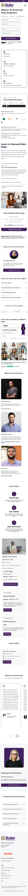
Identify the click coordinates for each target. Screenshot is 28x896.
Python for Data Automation (8, 178)
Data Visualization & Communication (11, 182)
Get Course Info (5, 878)
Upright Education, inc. (7, 860)
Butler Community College (7, 867)
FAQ (2, 880)
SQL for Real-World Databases (9, 167)
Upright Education (5, 870)
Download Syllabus (6, 875)
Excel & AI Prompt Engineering (9, 163)
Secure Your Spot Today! (10, 584)
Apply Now (7, 634)
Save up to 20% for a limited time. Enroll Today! (14, 1)
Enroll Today (7, 610)
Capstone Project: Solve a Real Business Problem (12, 187)
